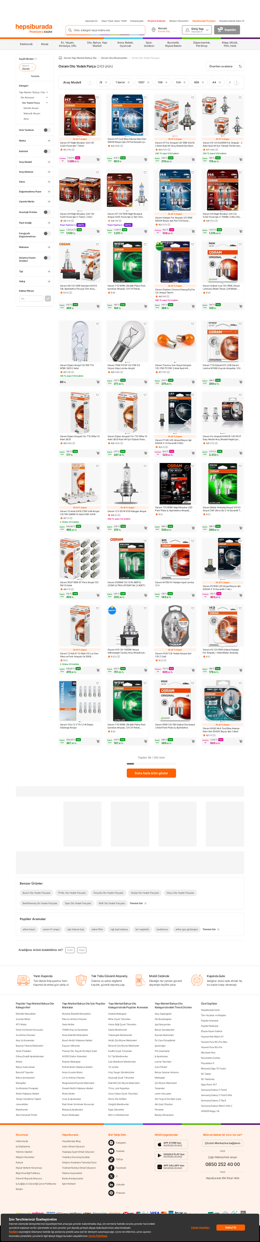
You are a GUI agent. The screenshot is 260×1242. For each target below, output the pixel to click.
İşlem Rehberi (69, 1183)
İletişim (19, 1189)
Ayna (26, 118)
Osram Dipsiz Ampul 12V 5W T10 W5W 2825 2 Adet (77, 367)
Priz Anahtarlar (162, 1051)
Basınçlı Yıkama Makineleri (29, 1045)
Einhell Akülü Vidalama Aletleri (77, 1067)
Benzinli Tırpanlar (24, 1072)
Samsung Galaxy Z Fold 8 (214, 1089)
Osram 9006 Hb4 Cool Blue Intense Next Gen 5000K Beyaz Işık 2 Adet (221, 730)
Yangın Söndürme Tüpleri (28, 1098)
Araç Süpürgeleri (163, 1013)
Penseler (159, 1109)
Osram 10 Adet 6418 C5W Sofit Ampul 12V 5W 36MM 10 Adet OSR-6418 (79, 513)
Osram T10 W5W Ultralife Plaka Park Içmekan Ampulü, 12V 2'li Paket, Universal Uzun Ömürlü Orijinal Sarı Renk (127, 287)
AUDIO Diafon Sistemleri (74, 1056)
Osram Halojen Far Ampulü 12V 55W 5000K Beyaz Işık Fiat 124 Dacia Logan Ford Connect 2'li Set (173, 219)
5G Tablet (206, 1073)
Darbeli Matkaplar (117, 1013)
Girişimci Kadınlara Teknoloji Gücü (79, 1162)
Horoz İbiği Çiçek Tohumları (122, 1024)
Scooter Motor (23, 1019)
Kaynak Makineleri (164, 1035)
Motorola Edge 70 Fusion (213, 1068)
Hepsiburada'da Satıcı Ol (231, 21)
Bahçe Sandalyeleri (165, 1029)
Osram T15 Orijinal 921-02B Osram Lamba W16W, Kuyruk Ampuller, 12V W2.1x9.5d (221, 367)
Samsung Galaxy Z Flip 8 (213, 1100)
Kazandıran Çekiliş (210, 1057)
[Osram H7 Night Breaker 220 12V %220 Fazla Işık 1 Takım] (80, 115)
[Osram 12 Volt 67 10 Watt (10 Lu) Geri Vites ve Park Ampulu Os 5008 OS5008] (80, 626)
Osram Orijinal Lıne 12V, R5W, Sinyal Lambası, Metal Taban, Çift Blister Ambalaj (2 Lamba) (221, 287)
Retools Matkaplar (71, 1061)
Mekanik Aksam (32, 113)
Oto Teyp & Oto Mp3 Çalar (168, 1098)
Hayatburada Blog (71, 1141)
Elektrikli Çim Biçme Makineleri (124, 1083)
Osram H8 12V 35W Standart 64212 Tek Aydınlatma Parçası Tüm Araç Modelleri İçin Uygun (78, 287)
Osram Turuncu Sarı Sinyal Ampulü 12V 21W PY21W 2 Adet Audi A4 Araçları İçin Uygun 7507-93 (173, 367)
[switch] (47, 130)
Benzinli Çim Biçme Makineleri (123, 1045)
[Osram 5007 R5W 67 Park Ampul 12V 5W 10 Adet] (80, 559)
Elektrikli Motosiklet (26, 1013)
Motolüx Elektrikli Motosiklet (76, 1013)
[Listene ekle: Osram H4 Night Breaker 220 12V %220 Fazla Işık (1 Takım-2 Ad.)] (97, 172)
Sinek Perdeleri (23, 1051)
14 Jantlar (113, 1067)
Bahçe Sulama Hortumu (167, 1072)
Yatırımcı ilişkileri (24, 1151)
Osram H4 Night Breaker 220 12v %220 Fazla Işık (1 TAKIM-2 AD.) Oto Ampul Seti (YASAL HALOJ (221, 215)
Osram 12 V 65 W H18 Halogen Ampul (127, 511)
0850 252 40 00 (222, 1164)
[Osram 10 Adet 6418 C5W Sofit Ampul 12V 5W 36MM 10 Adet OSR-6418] (80, 484)
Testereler (160, 1088)
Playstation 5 (207, 1063)
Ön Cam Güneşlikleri (165, 1040)
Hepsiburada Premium (203, 21)
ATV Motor (21, 1024)
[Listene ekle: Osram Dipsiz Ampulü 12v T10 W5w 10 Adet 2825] (97, 395)
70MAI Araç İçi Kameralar (75, 1029)
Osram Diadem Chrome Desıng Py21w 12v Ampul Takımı (175, 291)
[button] (80, 159)
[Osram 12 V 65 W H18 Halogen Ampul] (127, 484)
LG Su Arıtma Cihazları (73, 1077)
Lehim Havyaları (163, 1093)
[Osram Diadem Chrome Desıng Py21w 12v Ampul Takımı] (175, 262)
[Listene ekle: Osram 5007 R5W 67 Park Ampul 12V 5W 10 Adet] (97, 541)
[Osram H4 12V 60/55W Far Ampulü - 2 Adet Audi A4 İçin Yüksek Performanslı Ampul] (222, 115)
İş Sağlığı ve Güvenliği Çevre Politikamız (36, 1183)
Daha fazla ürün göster (151, 773)
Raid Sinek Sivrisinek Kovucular (78, 1104)
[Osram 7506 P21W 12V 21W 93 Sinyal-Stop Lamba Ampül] (127, 342)
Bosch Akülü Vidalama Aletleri (77, 1040)
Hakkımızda (22, 1141)
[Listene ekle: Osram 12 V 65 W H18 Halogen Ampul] (145, 466)
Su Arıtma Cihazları (25, 1035)
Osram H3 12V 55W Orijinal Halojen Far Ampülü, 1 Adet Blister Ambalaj (221, 651)
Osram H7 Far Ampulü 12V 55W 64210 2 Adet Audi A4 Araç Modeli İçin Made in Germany (175, 144)
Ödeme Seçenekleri (72, 1173)
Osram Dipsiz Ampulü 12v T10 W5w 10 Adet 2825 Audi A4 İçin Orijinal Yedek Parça (127, 438)
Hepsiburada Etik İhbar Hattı (222, 1178)
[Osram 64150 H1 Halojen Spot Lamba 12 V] (175, 559)
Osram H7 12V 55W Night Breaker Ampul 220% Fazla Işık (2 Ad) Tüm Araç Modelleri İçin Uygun (125, 215)
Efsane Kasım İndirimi (211, 1031)
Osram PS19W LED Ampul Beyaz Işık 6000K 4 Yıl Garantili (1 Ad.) (222, 588)
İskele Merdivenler (117, 1029)
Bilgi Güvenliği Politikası (28, 1173)
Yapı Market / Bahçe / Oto (32, 92)
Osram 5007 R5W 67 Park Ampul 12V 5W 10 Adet (79, 584)
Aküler (19, 1061)
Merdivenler (22, 1109)
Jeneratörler (22, 1104)
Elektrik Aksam (31, 107)
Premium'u (37, 31)
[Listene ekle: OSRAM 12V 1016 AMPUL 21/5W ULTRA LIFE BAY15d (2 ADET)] (145, 541)
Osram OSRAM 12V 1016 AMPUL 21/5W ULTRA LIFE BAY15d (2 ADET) (126, 584)
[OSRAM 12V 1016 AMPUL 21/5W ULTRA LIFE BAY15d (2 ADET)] (127, 559)
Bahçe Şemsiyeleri (25, 1077)
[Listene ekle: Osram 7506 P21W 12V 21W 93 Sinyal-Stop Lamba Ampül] (145, 324)
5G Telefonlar (208, 1079)
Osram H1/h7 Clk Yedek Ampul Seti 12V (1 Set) (173, 655)
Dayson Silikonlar (71, 1045)
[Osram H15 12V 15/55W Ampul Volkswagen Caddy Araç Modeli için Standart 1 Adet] (127, 626)
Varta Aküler (68, 1024)
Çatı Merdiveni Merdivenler (122, 1061)
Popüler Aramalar (209, 1020)
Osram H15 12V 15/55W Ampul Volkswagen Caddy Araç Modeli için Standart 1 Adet (126, 651)
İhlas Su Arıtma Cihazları (74, 1019)
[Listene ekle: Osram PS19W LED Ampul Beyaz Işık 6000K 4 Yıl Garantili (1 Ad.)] (240, 541)
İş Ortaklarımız (23, 1146)
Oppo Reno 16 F (209, 1084)
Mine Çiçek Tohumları (119, 1019)
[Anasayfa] (60, 58)
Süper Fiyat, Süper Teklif (114, 21)
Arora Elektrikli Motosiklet (75, 1035)
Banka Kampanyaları (72, 1178)
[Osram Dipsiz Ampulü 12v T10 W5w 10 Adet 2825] (80, 413)
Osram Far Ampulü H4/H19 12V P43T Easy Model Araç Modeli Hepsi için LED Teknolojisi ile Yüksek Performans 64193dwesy (222, 438)
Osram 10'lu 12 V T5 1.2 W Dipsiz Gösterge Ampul (76, 726)
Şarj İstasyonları (163, 1024)
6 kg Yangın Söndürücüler (121, 1072)
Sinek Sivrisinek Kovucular (29, 1029)
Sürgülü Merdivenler (118, 1104)
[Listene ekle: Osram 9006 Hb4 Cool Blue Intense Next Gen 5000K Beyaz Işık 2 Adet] (240, 683)
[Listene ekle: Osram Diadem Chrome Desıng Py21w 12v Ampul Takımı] (192, 244)
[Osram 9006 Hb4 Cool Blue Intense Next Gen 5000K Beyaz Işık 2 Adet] (222, 701)
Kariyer (19, 1162)
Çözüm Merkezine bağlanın (222, 1143)
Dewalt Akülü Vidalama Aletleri (77, 1088)
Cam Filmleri (161, 1067)
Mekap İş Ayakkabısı (72, 1109)
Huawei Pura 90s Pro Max (214, 1041)
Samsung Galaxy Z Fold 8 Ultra (216, 1095)
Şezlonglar (160, 1045)
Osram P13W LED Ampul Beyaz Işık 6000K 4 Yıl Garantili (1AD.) (173, 442)
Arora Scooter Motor (72, 1072)
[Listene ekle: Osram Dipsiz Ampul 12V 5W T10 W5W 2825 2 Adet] (97, 324)
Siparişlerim (91, 21)
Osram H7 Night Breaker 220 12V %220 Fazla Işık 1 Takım (77, 144)
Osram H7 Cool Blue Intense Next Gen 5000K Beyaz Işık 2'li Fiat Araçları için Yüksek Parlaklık (127, 140)
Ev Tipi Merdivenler (118, 1056)
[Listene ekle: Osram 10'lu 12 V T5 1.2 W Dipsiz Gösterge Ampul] (97, 683)
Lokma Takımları (163, 1061)
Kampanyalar (137, 21)
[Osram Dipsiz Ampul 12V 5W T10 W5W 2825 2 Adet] (80, 342)
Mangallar (21, 1083)
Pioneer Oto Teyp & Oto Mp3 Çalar (79, 1051)
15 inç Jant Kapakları (118, 1088)
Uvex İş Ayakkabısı (71, 1098)
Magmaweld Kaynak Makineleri (78, 1083)
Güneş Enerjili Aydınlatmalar (30, 1056)
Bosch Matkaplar (70, 1114)
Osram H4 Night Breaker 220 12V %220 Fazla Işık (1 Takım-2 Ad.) (77, 215)
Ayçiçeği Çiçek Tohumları (121, 1077)
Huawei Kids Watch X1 (212, 1036)
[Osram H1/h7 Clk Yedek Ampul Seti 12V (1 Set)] (175, 626)
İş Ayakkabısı (161, 1056)
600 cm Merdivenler (118, 1114)
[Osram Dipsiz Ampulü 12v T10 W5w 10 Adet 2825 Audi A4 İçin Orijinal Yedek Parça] (127, 413)
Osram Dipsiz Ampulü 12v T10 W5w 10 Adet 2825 (80, 438)
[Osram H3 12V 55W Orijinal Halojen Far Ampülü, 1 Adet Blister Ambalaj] (222, 626)
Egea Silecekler (116, 1109)
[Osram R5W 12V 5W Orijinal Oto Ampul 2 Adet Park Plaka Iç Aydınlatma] (175, 701)
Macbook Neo (208, 1052)
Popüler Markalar (209, 1025)
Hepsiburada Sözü (210, 1010)
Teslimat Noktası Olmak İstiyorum (79, 1167)
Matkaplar (160, 1077)
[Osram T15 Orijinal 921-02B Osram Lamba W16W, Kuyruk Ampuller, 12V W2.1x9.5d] (222, 342)
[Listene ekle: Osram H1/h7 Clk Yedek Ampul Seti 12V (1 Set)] (192, 608)
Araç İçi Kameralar (25, 1040)
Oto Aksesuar (27, 97)
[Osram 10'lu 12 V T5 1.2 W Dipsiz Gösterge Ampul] (80, 701)
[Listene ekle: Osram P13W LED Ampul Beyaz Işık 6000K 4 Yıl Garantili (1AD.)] (192, 395)
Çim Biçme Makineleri (166, 1083)
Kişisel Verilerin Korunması (29, 1167)
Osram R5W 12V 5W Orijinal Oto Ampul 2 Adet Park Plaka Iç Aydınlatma (175, 726)
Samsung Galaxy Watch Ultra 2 (216, 1105)
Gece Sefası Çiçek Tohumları (123, 1093)
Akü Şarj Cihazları (164, 1104)
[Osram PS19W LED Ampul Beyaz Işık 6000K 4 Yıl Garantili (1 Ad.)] (222, 559)
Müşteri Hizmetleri (179, 21)
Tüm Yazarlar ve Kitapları (213, 1015)
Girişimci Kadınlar (157, 21)
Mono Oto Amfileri (117, 1098)
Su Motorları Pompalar (27, 1088)
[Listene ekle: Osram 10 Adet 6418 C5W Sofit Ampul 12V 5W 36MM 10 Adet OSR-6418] (97, 466)
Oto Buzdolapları (163, 1019)
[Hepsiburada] (34, 27)
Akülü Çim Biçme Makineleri (122, 1040)
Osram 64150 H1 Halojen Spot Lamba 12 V (174, 584)
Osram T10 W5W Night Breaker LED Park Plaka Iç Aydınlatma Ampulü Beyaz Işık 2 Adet (173, 509)
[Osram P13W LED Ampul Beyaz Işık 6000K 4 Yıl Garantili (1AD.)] (175, 413)
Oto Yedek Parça (31, 102)
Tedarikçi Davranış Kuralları (76, 1157)
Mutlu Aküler (68, 1093)
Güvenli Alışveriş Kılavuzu (29, 1178)
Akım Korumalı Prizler (26, 1114)
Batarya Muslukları (164, 1114)
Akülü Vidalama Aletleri (27, 1093)
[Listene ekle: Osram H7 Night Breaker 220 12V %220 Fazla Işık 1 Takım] (97, 97)
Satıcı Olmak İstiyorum (73, 1146)
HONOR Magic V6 (210, 1111)
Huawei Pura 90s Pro (211, 1047)
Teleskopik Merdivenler (120, 1035)
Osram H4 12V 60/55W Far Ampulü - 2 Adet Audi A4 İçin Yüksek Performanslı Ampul (222, 144)
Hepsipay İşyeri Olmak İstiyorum (78, 1151)
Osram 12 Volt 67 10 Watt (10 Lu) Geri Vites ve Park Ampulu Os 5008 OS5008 (79, 655)
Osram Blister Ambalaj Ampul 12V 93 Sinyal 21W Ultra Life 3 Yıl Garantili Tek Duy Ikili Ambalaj (222, 509)
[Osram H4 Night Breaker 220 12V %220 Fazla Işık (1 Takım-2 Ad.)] (80, 190)
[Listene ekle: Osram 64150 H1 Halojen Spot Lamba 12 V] (192, 541)
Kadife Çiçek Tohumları (120, 1051)
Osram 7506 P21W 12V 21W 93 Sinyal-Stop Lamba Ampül (124, 367)
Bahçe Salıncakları (25, 1067)
